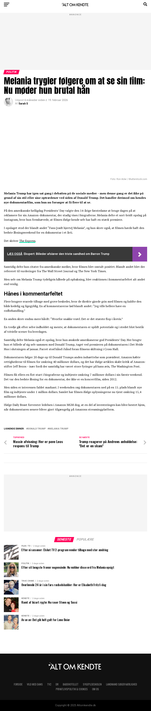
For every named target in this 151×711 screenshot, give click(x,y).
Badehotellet (70, 684)
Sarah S (23, 103)
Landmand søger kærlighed (121, 684)
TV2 (49, 684)
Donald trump (37, 429)
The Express (27, 241)
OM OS (95, 689)
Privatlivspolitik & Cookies (72, 689)
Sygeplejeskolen (92, 684)
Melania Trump (58, 429)
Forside (18, 684)
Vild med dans (35, 684)
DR (57, 684)
